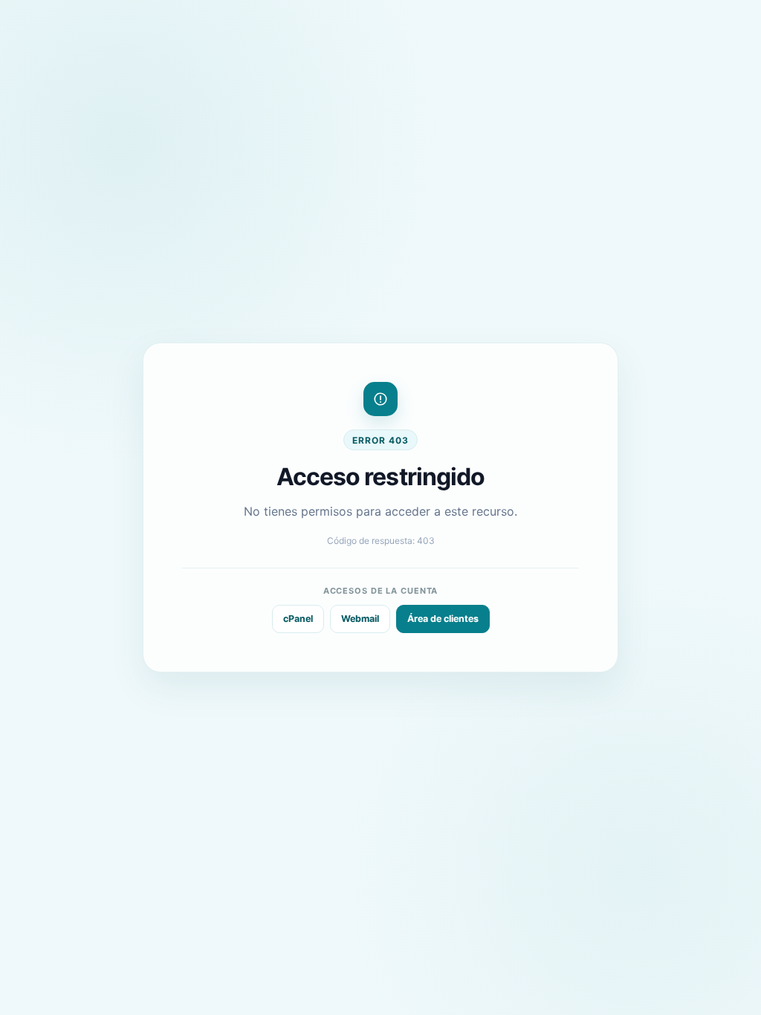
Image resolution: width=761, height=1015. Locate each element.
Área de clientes (443, 618)
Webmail (360, 618)
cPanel (298, 618)
